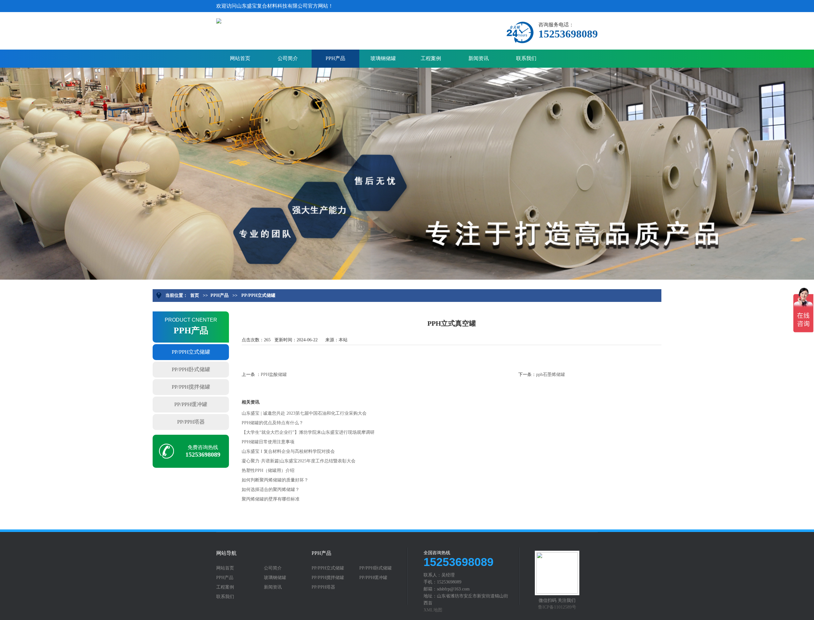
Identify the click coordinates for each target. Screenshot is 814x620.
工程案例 (431, 58)
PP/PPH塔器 (191, 422)
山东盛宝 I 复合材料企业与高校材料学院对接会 (288, 451)
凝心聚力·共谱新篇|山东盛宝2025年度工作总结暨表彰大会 (298, 461)
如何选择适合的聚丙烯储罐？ (271, 489)
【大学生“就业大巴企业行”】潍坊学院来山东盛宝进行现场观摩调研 (308, 432)
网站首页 (240, 58)
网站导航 (226, 553)
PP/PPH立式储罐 (258, 295)
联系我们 (526, 58)
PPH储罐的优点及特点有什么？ (272, 422)
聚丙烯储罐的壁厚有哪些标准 (271, 499)
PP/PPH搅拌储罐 (191, 387)
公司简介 (288, 58)
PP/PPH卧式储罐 (191, 369)
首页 (194, 295)
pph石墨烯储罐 (550, 374)
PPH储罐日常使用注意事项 (268, 441)
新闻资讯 (478, 58)
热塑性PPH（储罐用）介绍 (268, 470)
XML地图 (433, 610)
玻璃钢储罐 (383, 58)
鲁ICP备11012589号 (557, 607)
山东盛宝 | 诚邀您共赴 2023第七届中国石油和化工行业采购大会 (304, 413)
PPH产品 (335, 58)
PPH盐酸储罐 (274, 374)
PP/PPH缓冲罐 (190, 404)
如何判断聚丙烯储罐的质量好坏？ (275, 480)
